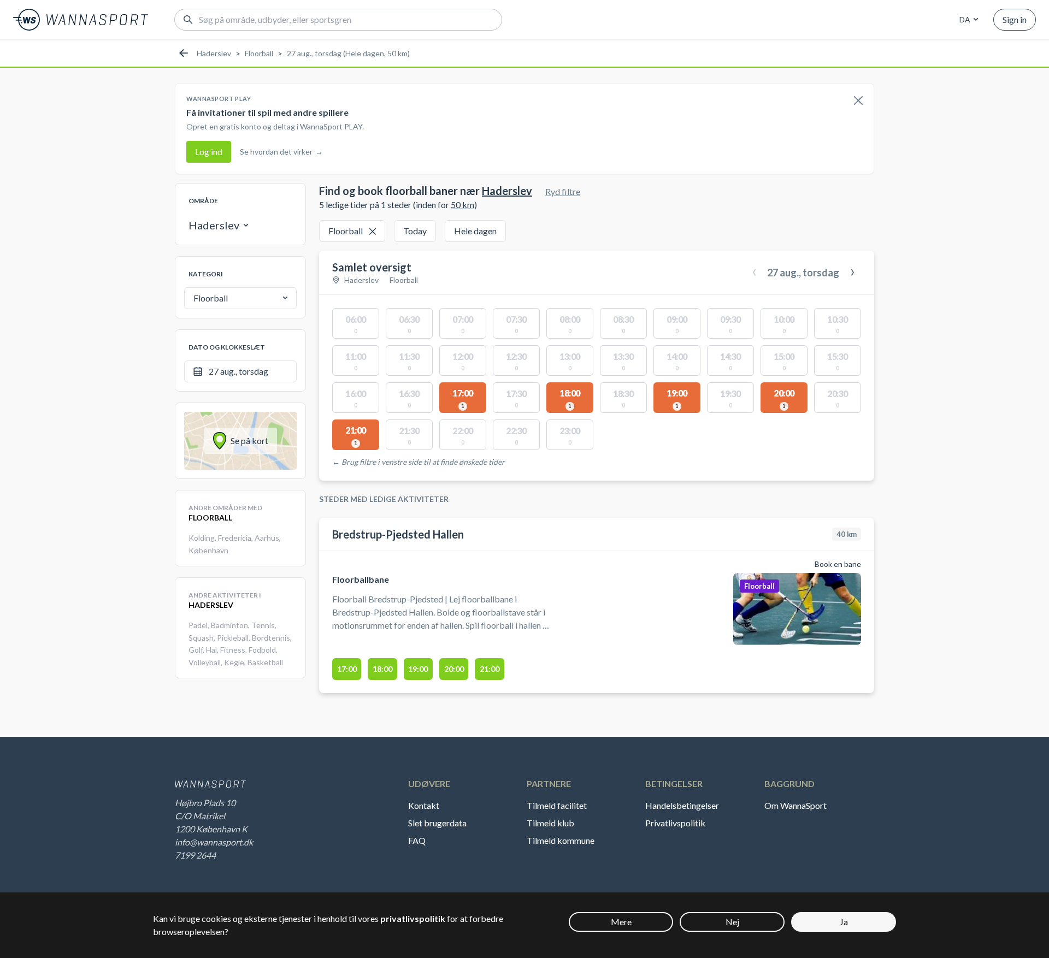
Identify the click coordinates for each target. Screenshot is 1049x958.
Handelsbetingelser (682, 805)
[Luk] (858, 101)
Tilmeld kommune (560, 840)
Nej (732, 921)
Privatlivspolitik (675, 823)
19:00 (418, 668)
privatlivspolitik (412, 918)
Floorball (259, 53)
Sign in (1015, 19)
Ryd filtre (562, 191)
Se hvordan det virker (281, 151)
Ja (844, 921)
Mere (621, 921)
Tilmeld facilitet (557, 805)
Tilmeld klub (550, 823)
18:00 (382, 668)
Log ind (208, 151)
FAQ (417, 840)
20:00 (454, 668)
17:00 (347, 668)
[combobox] (967, 20)
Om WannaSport (795, 805)
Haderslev (214, 53)
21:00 (489, 668)
